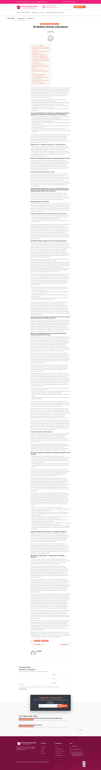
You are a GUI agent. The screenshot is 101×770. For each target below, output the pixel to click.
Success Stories (54, 12)
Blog (48, 12)
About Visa (41, 12)
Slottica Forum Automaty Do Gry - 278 (49, 23)
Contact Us (61, 12)
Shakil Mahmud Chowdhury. (43, 761)
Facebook (43, 748)
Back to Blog (11, 18)
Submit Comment (22, 689)
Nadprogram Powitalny (37, 63)
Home (18, 12)
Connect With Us (79, 6)
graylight (51, 31)
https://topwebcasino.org (36, 573)
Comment (21, 684)
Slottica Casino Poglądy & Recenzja (39, 56)
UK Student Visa (59, 753)
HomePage (43, 746)
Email (54, 678)
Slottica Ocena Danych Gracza (38, 54)
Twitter (42, 750)
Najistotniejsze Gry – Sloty (37, 69)
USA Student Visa (59, 748)
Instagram (43, 753)
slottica (37, 640)
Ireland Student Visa (59, 755)
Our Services (35, 12)
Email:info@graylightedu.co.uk (51, 7)
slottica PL (45, 640)
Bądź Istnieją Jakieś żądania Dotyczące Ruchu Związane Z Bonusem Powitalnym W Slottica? (41, 48)
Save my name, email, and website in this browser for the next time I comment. (39, 686)
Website (54, 682)
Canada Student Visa (60, 750)
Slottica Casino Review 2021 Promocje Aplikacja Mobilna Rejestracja (40, 718)
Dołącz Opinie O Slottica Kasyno (39, 83)
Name (54, 674)
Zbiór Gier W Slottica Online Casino (39, 65)
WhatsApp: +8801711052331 (50, 6)
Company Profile (25, 12)
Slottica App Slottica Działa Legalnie (30, 725)
